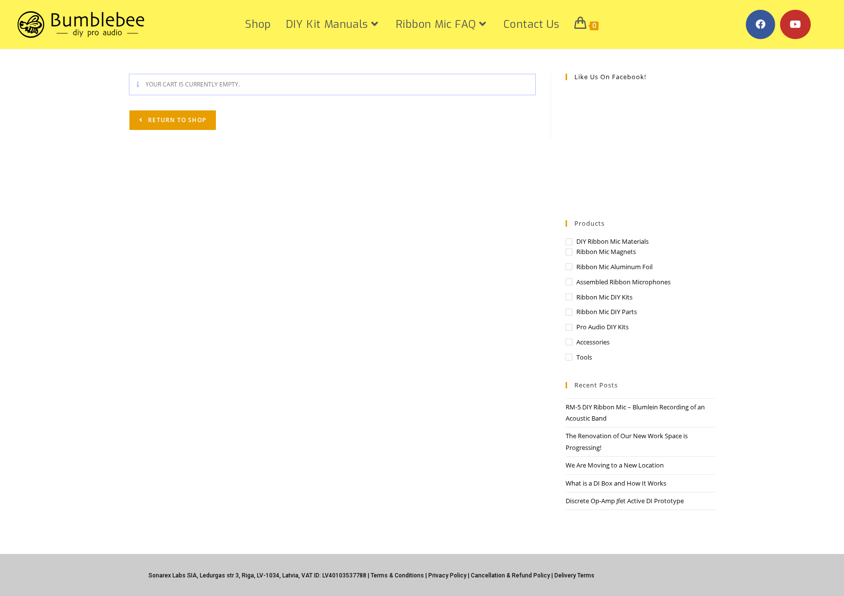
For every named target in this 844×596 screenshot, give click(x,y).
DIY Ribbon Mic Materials (612, 241)
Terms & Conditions (397, 575)
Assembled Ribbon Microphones (623, 281)
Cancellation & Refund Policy (510, 575)
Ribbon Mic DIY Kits (604, 297)
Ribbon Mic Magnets (606, 251)
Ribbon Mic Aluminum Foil (614, 266)
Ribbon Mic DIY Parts (606, 311)
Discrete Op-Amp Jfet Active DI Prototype (625, 500)
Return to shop (176, 120)
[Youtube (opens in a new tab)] (795, 24)
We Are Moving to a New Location (615, 465)
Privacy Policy (447, 575)
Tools (584, 357)
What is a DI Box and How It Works (616, 483)
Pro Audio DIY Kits (602, 326)
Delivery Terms (574, 575)
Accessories (593, 342)
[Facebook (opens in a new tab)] (760, 24)
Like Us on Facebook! (610, 76)
